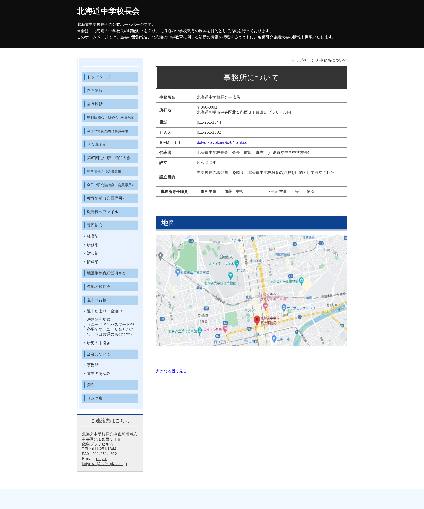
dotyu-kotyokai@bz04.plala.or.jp (224, 142)
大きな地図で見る (171, 371)
